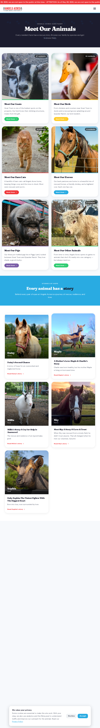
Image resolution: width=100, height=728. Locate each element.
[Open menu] (94, 8)
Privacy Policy (17, 721)
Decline (71, 716)
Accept (83, 716)
